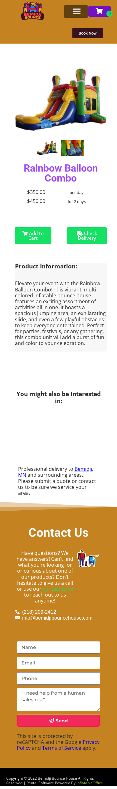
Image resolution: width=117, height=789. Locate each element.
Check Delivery (87, 235)
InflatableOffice (89, 783)
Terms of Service (61, 747)
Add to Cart (36, 235)
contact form (58, 588)
